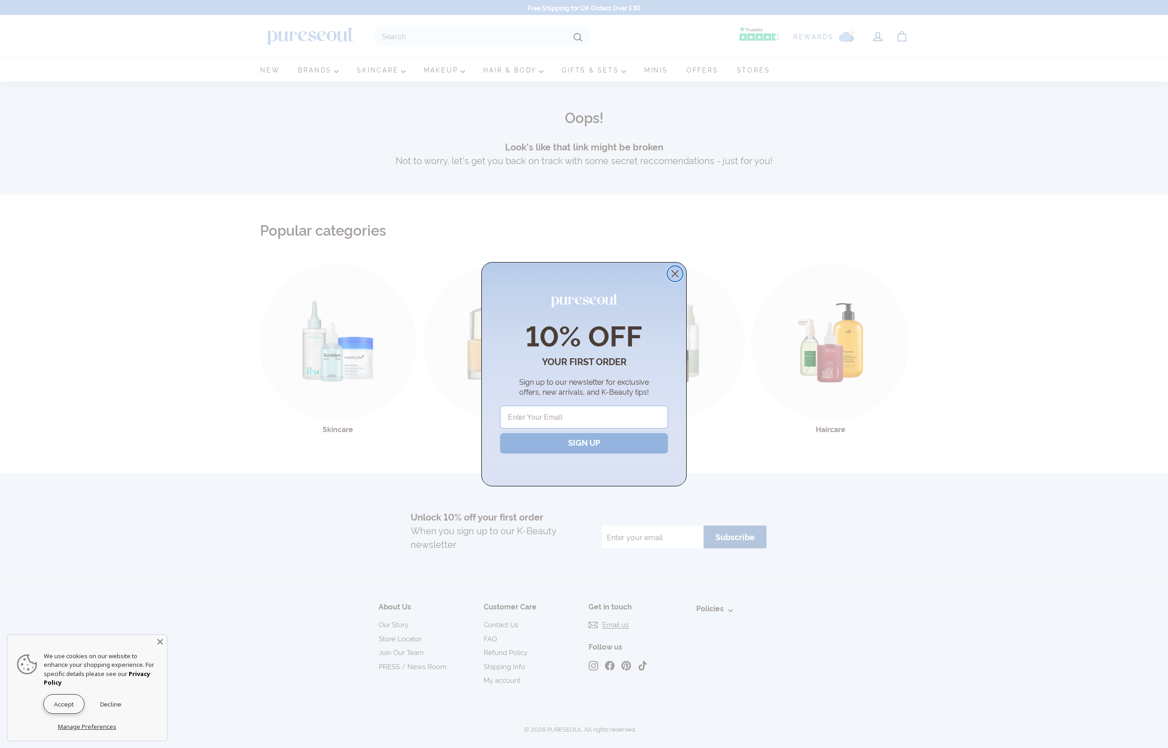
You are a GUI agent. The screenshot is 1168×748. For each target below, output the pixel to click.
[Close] (160, 641)
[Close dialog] (675, 274)
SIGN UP (584, 443)
